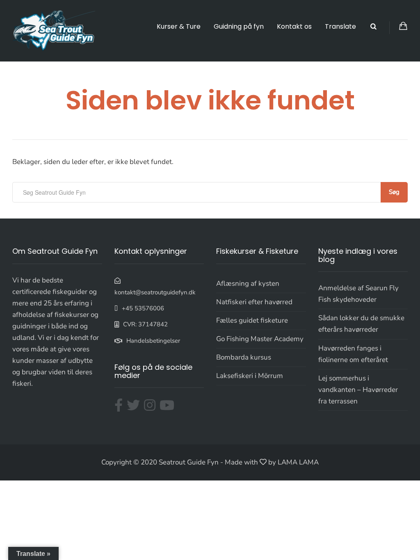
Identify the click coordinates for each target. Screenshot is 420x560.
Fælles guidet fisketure (252, 320)
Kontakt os (294, 26)
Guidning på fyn (239, 26)
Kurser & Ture (179, 26)
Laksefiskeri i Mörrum (249, 375)
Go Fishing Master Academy (260, 339)
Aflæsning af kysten (247, 283)
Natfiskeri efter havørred (254, 302)
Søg (394, 192)
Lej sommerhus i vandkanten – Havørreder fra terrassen (358, 389)
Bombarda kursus (243, 357)
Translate (340, 26)
